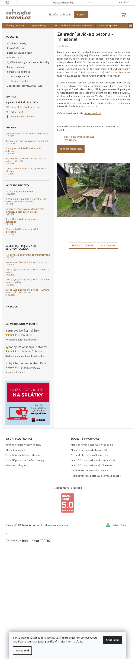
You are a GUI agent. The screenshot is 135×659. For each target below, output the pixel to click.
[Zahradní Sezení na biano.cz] (67, 503)
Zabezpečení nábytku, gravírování (25, 86)
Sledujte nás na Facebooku (67, 488)
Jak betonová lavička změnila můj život (26, 133)
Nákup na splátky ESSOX (18, 465)
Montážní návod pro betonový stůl (89, 450)
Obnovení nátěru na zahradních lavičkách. (22, 230)
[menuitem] (15, 25)
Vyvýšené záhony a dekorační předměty (28, 62)
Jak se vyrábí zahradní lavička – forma (26, 262)
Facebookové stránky (22, 116)
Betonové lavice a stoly (19, 53)
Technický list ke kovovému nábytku (90, 470)
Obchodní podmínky (64, 2)
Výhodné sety (14, 57)
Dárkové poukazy (16, 67)
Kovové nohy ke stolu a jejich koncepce (27, 140)
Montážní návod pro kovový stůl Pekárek (92, 465)
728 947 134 (17, 112)
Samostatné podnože (18, 72)
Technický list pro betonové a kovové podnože (96, 476)
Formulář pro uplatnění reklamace (23, 455)
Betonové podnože (21, 81)
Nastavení (22, 650)
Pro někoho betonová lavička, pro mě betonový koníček (25, 160)
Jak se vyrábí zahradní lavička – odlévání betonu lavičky (27, 281)
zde (80, 642)
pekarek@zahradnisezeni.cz (26, 107)
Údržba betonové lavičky (19, 191)
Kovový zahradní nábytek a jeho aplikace (23, 149)
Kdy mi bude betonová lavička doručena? (21, 220)
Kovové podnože (20, 76)
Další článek (107, 245)
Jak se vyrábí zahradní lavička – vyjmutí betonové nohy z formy (27, 291)
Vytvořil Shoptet (121, 525)
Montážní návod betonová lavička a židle (92, 445)
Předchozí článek (83, 245)
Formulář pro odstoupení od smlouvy (24, 460)
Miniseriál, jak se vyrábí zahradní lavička (27, 254)
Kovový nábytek (15, 48)
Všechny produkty (16, 43)
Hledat (81, 14)
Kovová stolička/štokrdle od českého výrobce (25, 170)
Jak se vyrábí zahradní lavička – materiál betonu (27, 271)
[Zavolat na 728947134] (10, 2)
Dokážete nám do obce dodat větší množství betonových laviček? (24, 210)
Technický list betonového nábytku (89, 455)
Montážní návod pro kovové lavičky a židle (93, 460)
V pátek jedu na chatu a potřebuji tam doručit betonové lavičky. (26, 200)
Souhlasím (113, 640)
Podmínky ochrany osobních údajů (23, 445)
